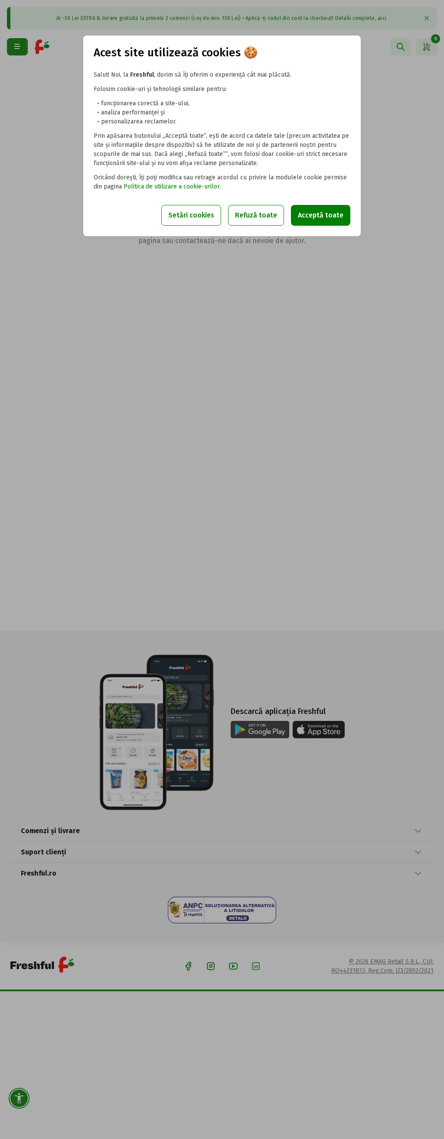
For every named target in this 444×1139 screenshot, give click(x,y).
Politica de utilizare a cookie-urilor (171, 186)
